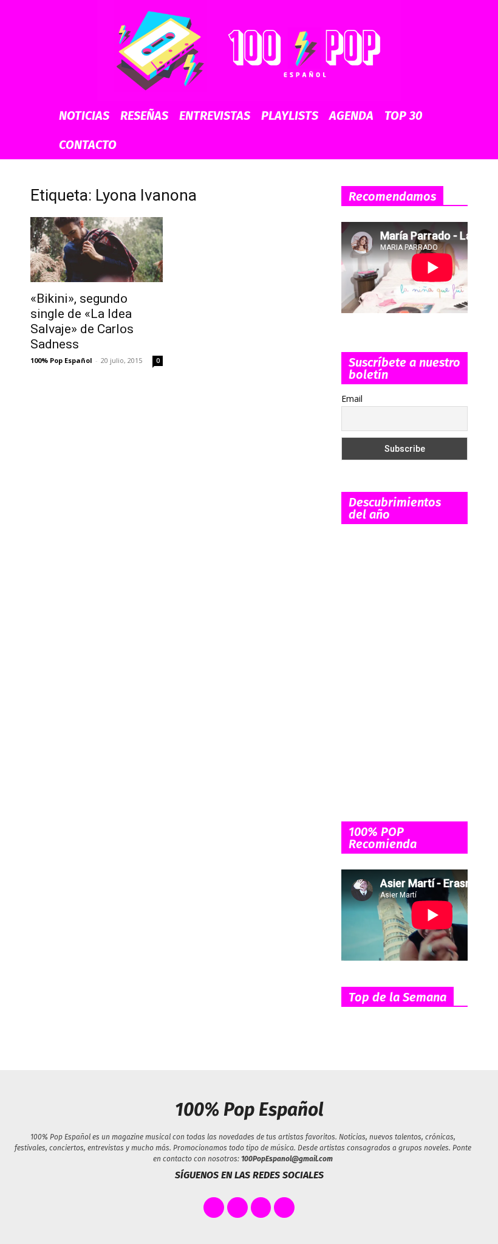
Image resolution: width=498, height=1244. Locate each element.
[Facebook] (213, 1207)
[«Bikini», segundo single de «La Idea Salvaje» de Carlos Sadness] (96, 250)
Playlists (289, 115)
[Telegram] (284, 1207)
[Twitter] (237, 1207)
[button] (459, 116)
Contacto (88, 144)
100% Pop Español (61, 360)
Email (352, 398)
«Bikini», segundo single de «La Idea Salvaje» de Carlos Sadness (82, 321)
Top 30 (403, 115)
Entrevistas (214, 115)
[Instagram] (261, 1207)
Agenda (351, 115)
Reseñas (144, 115)
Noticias (84, 115)
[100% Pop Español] (249, 50)
